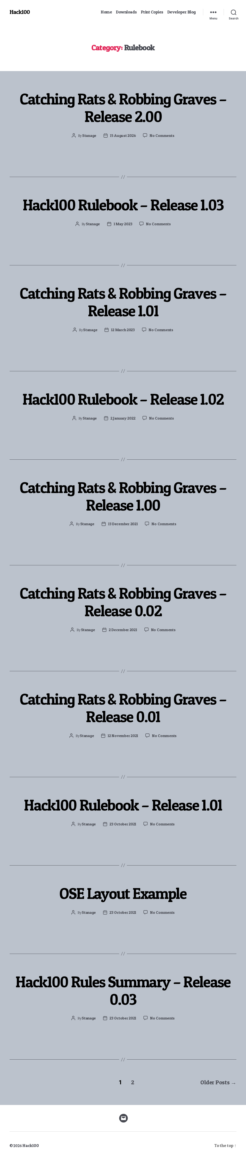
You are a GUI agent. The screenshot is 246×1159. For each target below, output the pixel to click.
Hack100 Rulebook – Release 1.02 (123, 399)
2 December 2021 (123, 629)
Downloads (126, 11)
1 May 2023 (123, 223)
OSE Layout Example (122, 893)
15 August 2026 (123, 135)
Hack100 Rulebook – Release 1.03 (123, 204)
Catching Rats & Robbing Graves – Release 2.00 (123, 108)
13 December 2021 (123, 523)
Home (106, 11)
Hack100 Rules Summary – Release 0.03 (123, 990)
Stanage (89, 135)
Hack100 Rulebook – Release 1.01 (123, 805)
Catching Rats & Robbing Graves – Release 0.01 (123, 708)
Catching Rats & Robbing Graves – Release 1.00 (123, 496)
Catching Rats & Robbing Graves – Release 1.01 (123, 302)
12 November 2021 (123, 735)
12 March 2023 (123, 329)
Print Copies (152, 11)
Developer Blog (181, 11)
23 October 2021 (123, 824)
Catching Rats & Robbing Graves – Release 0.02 (123, 602)
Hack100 (20, 12)
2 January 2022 (123, 418)
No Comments (162, 135)
